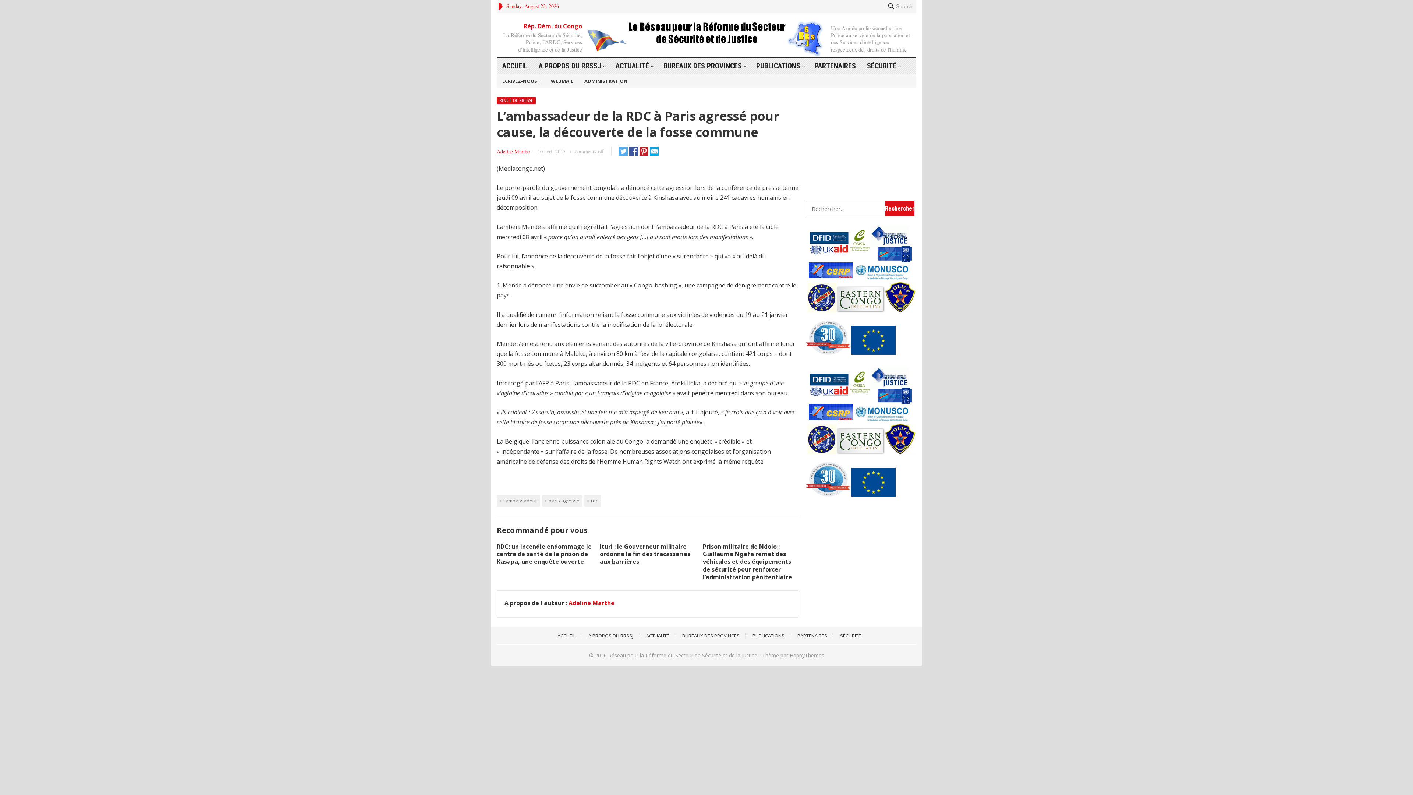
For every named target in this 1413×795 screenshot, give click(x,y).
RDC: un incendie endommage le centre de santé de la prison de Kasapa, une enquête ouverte (544, 554)
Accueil (515, 65)
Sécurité (881, 65)
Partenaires (835, 65)
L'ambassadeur (520, 500)
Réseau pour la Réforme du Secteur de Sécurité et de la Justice (682, 655)
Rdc (594, 500)
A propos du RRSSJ (570, 65)
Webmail (562, 81)
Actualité (632, 65)
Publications (778, 65)
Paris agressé (564, 500)
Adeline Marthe (513, 151)
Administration (605, 81)
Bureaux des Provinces (702, 65)
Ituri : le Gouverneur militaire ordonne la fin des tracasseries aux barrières (645, 554)
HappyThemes (807, 655)
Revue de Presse (516, 100)
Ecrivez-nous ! (521, 81)
